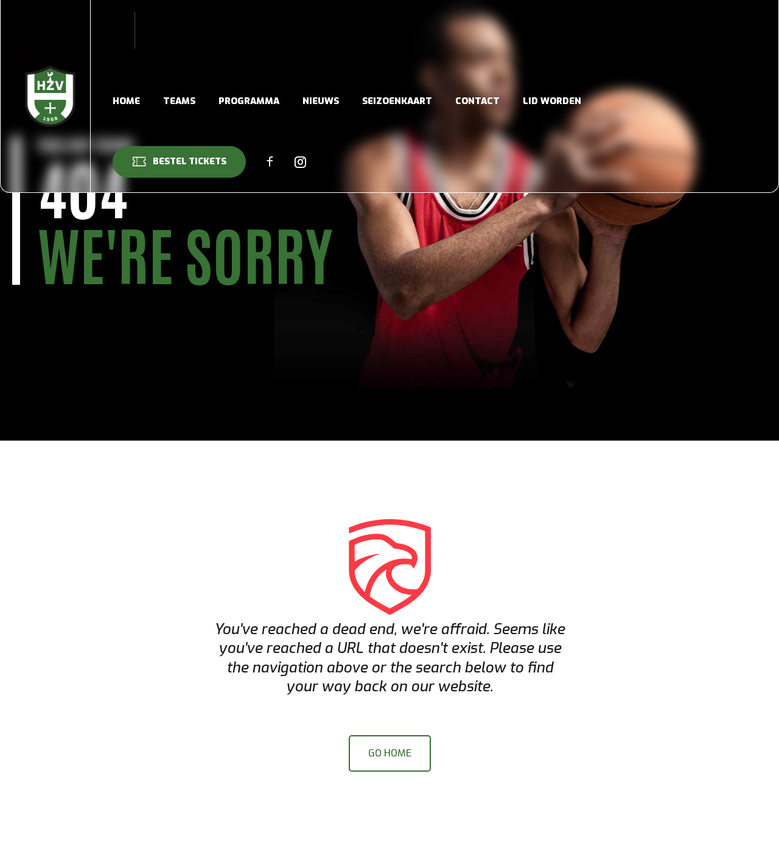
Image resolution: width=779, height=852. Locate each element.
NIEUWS (320, 101)
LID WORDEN (552, 101)
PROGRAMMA (248, 101)
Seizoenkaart (397, 101)
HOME (126, 101)
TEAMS (179, 101)
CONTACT (477, 101)
